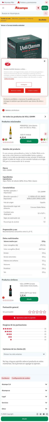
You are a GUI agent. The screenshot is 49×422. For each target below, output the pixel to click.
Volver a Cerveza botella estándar (12, 25)
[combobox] (22, 13)
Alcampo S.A (6, 384)
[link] (21, 378)
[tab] (24, 50)
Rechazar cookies (16, 90)
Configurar (24, 84)
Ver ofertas (42, 19)
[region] (24, 77)
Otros (4, 409)
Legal (4, 396)
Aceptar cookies (32, 90)
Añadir (29, 141)
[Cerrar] (44, 61)
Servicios (5, 403)
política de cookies (9, 78)
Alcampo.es (6, 390)
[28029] (38, 8)
